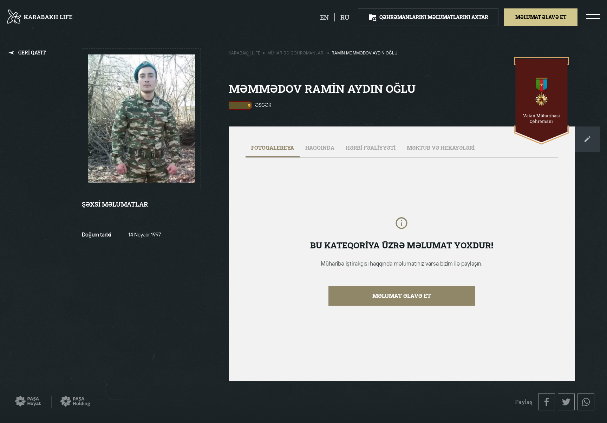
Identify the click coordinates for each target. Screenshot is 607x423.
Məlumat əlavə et (401, 295)
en (324, 17)
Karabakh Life (244, 53)
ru (345, 17)
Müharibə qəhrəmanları (296, 53)
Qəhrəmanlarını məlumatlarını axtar (433, 17)
